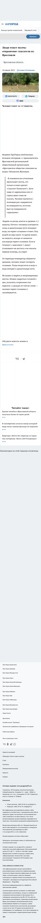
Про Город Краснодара (10, 709)
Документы (6, 718)
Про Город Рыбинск (9, 691)
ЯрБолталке (7, 344)
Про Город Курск (8, 678)
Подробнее (15, 882)
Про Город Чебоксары (10, 700)
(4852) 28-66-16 (22, 804)
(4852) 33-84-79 (18, 806)
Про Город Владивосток (10, 705)
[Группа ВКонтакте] (11, 96)
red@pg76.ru (28, 806)
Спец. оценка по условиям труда (13, 865)
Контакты (6, 764)
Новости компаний (9, 752)
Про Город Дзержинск (10, 665)
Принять (33, 37)
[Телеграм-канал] (30, 96)
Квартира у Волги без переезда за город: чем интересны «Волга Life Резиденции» (19, 438)
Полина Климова (26, 70)
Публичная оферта (9, 732)
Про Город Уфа (7, 695)
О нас (4, 760)
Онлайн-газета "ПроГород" (11, 722)
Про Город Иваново (9, 669)
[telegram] (24, 358)
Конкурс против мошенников (11, 30)
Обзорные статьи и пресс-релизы (13, 756)
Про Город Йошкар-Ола (10, 673)
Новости (5, 773)
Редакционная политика (10, 768)
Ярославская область (13, 62)
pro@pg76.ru (32, 804)
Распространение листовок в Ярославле (15, 836)
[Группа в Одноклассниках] (7, 744)
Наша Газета (7, 713)
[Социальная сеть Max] (20, 100)
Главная (5, 777)
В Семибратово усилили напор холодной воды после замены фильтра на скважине (20, 426)
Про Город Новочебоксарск (11, 686)
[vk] (17, 358)
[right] (38, 30)
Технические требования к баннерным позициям (18, 726)
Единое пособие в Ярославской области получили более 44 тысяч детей (19, 414)
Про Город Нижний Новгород (12, 682)
